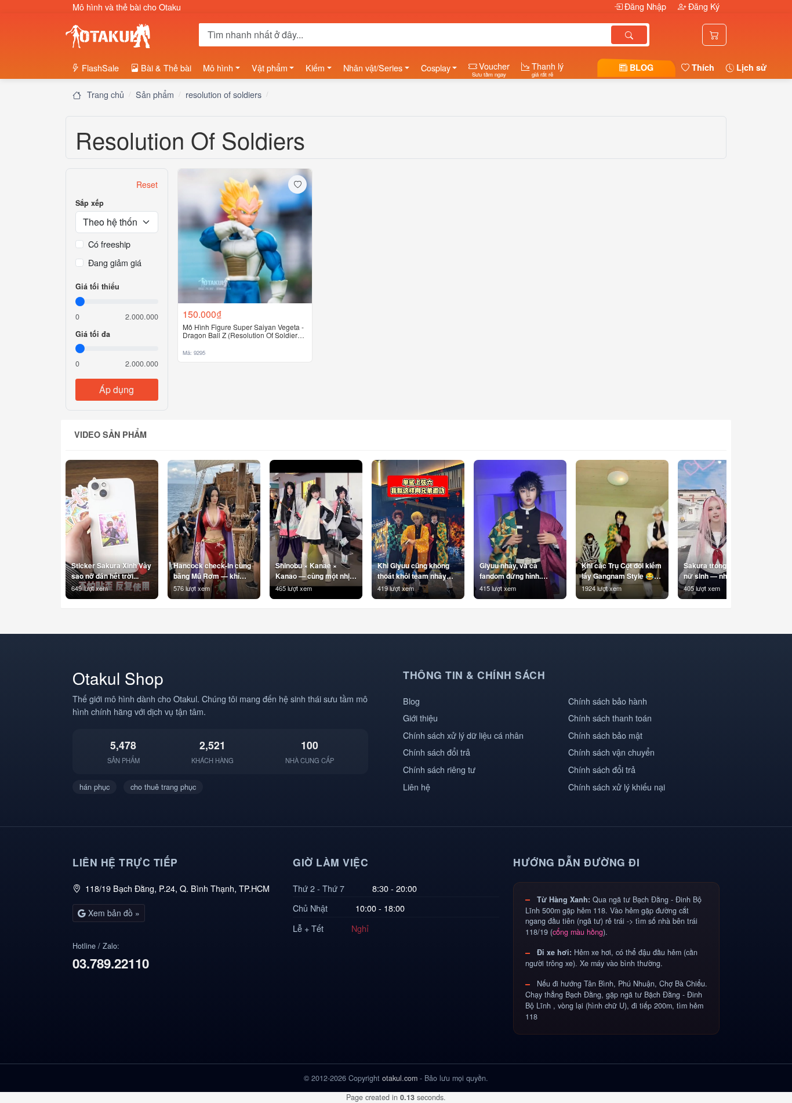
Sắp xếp (89, 203)
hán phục (94, 786)
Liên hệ (416, 787)
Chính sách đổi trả (436, 752)
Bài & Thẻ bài (165, 67)
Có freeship (109, 244)
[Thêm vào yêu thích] (297, 184)
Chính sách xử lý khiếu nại (616, 787)
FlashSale (99, 67)
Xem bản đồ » (113, 913)
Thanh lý (546, 69)
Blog (411, 701)
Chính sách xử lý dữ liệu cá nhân (463, 735)
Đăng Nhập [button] (645, 6)
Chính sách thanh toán (610, 718)
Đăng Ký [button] (703, 6)
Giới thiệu (420, 718)
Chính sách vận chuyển (611, 752)
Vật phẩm (270, 67)
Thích (701, 67)
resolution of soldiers (223, 94)
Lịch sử (750, 67)
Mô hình (218, 67)
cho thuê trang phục (163, 786)
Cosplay (436, 67)
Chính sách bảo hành (607, 701)
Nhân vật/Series (372, 67)
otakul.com (399, 1078)
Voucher (491, 69)
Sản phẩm (155, 94)
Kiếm (315, 67)
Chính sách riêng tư (439, 769)
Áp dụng (116, 389)
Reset (147, 184)
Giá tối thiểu (97, 286)
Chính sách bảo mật (605, 735)
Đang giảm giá (114, 262)
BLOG (640, 67)
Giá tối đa (92, 334)
